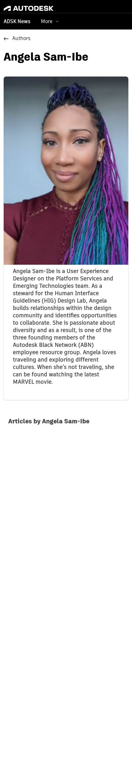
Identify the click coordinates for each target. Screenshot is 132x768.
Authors (21, 38)
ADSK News (17, 21)
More (46, 21)
